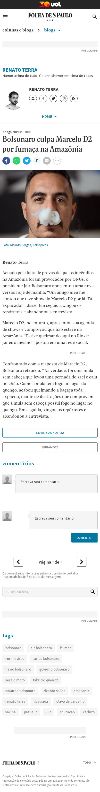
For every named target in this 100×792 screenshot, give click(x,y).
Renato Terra (19, 70)
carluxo (89, 712)
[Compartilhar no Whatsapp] (16, 161)
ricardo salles (54, 690)
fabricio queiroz (45, 680)
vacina (10, 712)
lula (48, 712)
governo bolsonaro (54, 669)
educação (67, 712)
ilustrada (41, 701)
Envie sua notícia (50, 432)
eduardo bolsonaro (20, 690)
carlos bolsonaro (46, 658)
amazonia (81, 690)
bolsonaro (13, 647)
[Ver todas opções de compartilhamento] (37, 161)
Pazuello (30, 712)
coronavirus (14, 658)
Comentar (84, 538)
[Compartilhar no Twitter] (27, 161)
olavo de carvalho (70, 701)
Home (47, 116)
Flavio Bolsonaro (18, 669)
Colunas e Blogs (17, 30)
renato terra (15, 701)
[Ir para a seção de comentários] (47, 161)
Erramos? (50, 447)
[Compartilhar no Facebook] (6, 161)
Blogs (50, 30)
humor (65, 647)
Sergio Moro (15, 680)
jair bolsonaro (41, 647)
